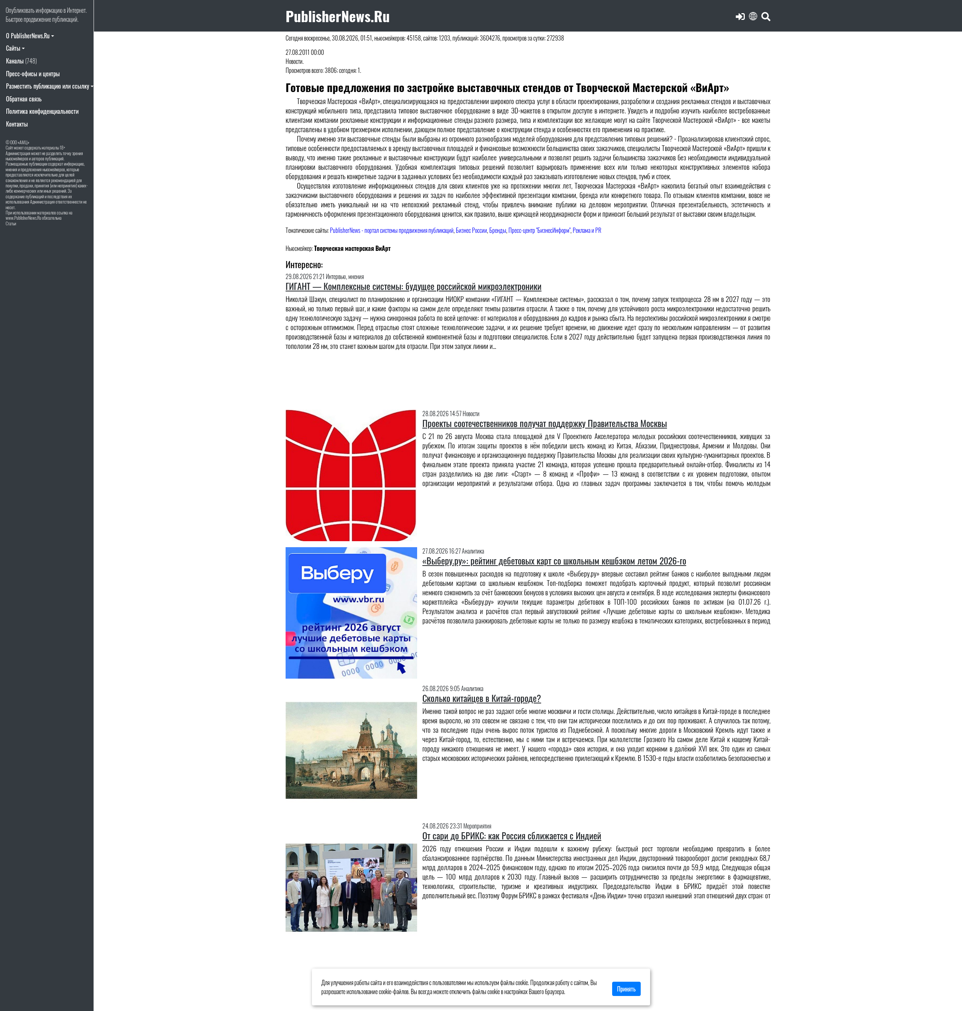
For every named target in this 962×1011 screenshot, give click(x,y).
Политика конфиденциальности (42, 111)
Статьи (11, 223)
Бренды (497, 230)
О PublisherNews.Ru (28, 35)
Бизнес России (471, 230)
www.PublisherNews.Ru (23, 217)
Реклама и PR (587, 230)
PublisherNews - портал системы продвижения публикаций (392, 230)
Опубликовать (20, 10)
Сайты (13, 48)
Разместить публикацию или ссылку (47, 86)
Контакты (17, 123)
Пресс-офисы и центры (33, 73)
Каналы (21, 60)
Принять (626, 988)
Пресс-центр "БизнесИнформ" (539, 230)
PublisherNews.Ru (338, 15)
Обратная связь (24, 98)
